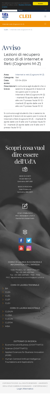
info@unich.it (27, 213)
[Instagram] (29, 248)
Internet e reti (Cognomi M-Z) (29, 74)
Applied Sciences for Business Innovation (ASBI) (24, 353)
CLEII (6, 30)
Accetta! (40, 3)
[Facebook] (21, 240)
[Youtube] (21, 248)
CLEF (7, 299)
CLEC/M (9, 319)
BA (6, 288)
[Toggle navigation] (45, 10)
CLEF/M (9, 322)
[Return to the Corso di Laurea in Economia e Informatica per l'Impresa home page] (24, 16)
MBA (7, 326)
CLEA (7, 292)
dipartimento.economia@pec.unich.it (27, 277)
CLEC (7, 296)
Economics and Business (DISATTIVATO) (24, 345)
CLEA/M (9, 311)
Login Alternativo (25, 389)
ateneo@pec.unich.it (27, 216)
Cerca (20, 10)
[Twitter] (29, 240)
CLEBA (8, 315)
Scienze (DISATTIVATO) (16, 348)
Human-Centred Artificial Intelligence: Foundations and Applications (23, 360)
